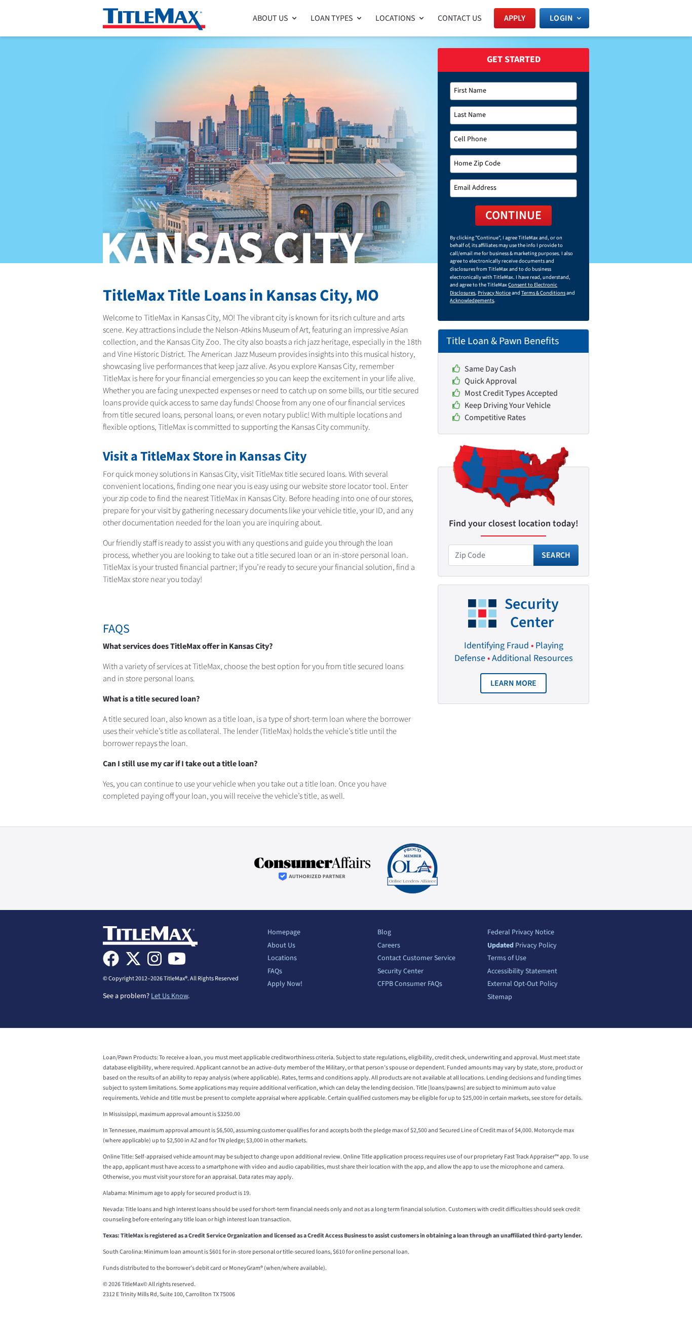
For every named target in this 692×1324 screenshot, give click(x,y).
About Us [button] (270, 18)
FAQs (274, 971)
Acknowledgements (472, 300)
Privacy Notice (494, 293)
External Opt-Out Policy (522, 984)
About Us (281, 945)
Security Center (400, 971)
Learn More (518, 685)
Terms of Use (506, 958)
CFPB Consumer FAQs (409, 984)
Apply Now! (284, 984)
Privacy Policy (522, 945)
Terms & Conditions (543, 293)
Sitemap (499, 997)
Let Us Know (169, 996)
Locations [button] (395, 18)
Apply (515, 18)
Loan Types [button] (332, 18)
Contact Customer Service (416, 958)
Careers (388, 945)
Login (561, 18)
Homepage (283, 932)
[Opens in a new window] (312, 869)
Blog (384, 932)
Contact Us (460, 18)
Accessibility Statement (522, 971)
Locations (282, 958)
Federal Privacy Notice (520, 932)
